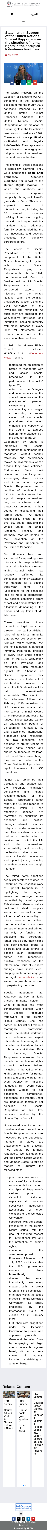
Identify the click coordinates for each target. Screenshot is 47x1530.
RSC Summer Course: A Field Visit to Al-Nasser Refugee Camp (8, 1414)
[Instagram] (23, 1519)
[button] (23, 22)
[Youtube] (33, 1519)
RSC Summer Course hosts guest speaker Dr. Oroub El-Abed (23, 1416)
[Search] (12, 14)
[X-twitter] (18, 1519)
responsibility (26, 977)
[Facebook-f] (14, 1519)
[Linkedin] (28, 1519)
